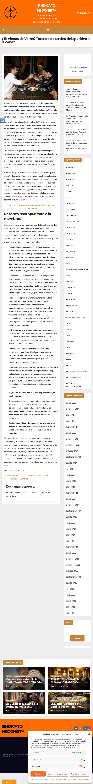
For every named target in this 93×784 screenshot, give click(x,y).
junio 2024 (70, 475)
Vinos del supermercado (77, 371)
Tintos (69, 347)
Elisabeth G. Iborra (15, 686)
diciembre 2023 (73, 505)
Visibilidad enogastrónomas (73, 384)
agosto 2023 (71, 517)
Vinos (68, 365)
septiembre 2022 (73, 577)
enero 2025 (71, 433)
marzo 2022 (71, 613)
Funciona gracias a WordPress (13, 754)
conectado (30, 492)
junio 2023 (70, 523)
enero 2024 (71, 499)
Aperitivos (70, 167)
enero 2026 (71, 403)
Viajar (68, 359)
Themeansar (6, 756)
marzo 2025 (71, 421)
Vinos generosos (73, 377)
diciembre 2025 (73, 409)
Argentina (70, 173)
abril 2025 (70, 415)
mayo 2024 (71, 481)
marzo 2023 (71, 541)
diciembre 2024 (73, 439)
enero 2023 (71, 553)
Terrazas (70, 341)
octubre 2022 (72, 571)
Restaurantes (72, 305)
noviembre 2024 (73, 445)
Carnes (69, 191)
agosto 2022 (71, 583)
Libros (69, 275)
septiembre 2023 (73, 511)
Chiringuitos (71, 209)
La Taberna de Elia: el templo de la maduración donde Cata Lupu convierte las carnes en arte (77, 145)
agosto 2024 (71, 463)
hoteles (69, 263)
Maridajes (70, 281)
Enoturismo (71, 245)
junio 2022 (70, 595)
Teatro (69, 335)
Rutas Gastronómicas (75, 317)
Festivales (70, 257)
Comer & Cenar (73, 221)
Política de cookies (37, 779)
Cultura (69, 239)
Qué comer (71, 287)
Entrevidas (70, 251)
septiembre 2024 (73, 457)
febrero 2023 (72, 547)
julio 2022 (70, 589)
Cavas (68, 197)
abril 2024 (70, 487)
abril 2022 (70, 607)
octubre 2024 (72, 451)
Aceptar (38, 774)
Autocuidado (71, 179)
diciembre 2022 (73, 559)
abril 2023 (70, 535)
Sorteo (69, 323)
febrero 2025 (72, 427)
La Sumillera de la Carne (77, 269)
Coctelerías (71, 215)
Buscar (69, 622)
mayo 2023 (71, 529)
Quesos (69, 293)
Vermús (69, 353)
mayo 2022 (71, 601)
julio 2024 (70, 469)
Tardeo (69, 329)
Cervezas (70, 203)
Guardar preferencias (79, 774)
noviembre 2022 (73, 565)
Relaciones (71, 299)
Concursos (71, 227)
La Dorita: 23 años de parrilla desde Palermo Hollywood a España (76, 132)
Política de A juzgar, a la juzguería (55, 779)
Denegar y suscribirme (57, 774)
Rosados (70, 311)
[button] (88, 734)
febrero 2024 (72, 493)
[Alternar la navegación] (48, 30)
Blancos (69, 185)
